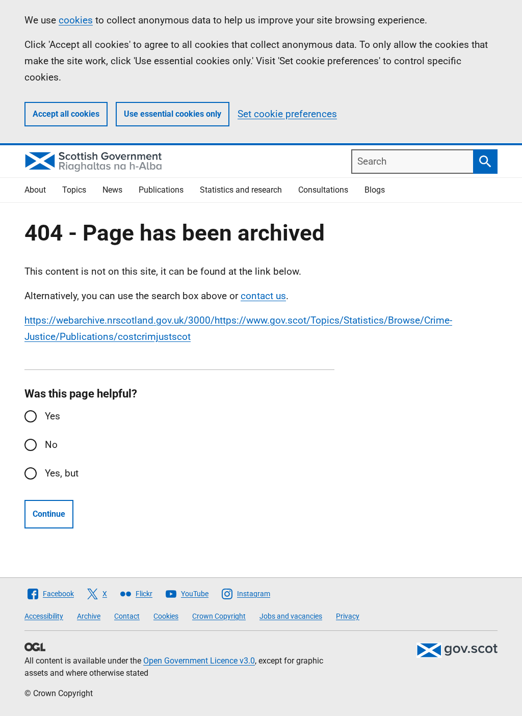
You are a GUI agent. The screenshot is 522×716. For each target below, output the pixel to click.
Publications (161, 190)
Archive (88, 616)
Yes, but (62, 473)
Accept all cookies (66, 114)
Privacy (347, 616)
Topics (74, 190)
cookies (76, 20)
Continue (49, 514)
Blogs (374, 190)
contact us (263, 296)
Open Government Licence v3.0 (199, 661)
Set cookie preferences (287, 114)
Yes (52, 416)
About (35, 190)
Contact (127, 616)
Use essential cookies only (172, 114)
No (51, 444)
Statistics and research (241, 190)
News (112, 190)
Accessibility (43, 616)
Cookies (165, 616)
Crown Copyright (219, 616)
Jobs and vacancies (290, 616)
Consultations (323, 190)
